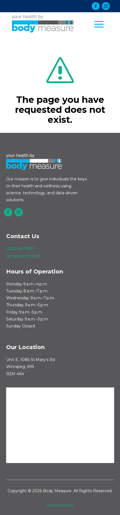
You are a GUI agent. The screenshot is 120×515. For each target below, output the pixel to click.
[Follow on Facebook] (96, 6)
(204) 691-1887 (20, 248)
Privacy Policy (60, 505)
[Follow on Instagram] (106, 6)
